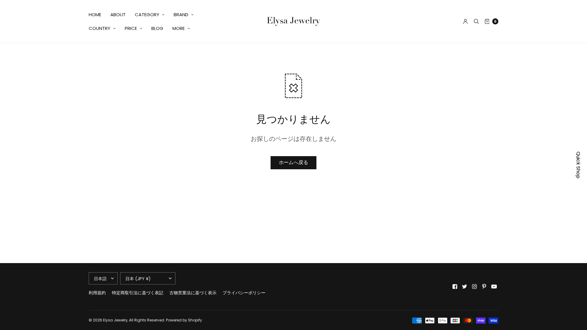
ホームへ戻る (293, 162)
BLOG (157, 28)
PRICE (131, 28)
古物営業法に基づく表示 (192, 293)
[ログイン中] (465, 21)
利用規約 (97, 293)
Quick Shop (578, 165)
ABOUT (118, 14)
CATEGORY (147, 14)
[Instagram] (474, 286)
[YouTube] (494, 286)
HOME (95, 14)
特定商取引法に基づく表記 (137, 293)
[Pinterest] (484, 286)
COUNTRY (99, 28)
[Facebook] (455, 286)
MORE (178, 28)
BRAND (181, 14)
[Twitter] (464, 286)
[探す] (476, 21)
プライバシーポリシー (244, 293)
